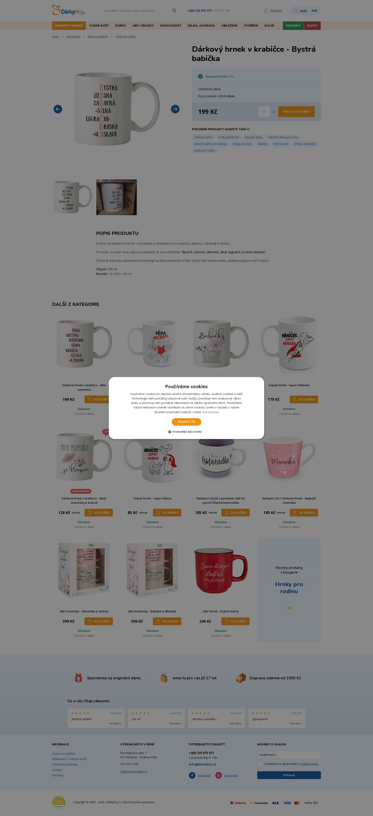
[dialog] (186, 408)
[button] (186, 432)
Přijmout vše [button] (186, 421)
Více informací (211, 412)
